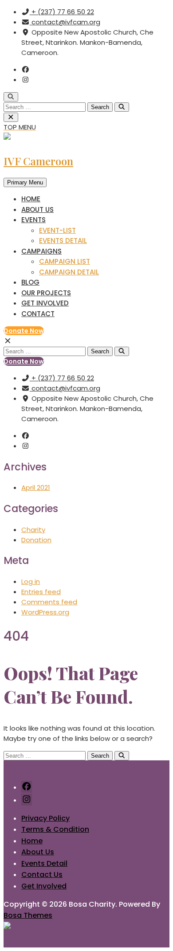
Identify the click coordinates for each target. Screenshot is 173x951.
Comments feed (49, 602)
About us (37, 209)
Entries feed (41, 591)
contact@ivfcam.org (65, 22)
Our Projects (46, 292)
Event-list (57, 230)
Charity (33, 529)
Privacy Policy (45, 818)
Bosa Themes (28, 915)
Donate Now (24, 330)
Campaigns (41, 251)
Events (33, 219)
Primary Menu (25, 182)
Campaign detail (69, 272)
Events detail (63, 240)
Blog (30, 282)
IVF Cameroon (38, 161)
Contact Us (42, 874)
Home (30, 199)
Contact (38, 313)
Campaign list (64, 261)
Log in (30, 581)
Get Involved (45, 303)
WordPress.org (45, 612)
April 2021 (35, 487)
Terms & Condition (55, 829)
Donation (36, 539)
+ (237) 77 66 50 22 (62, 11)
